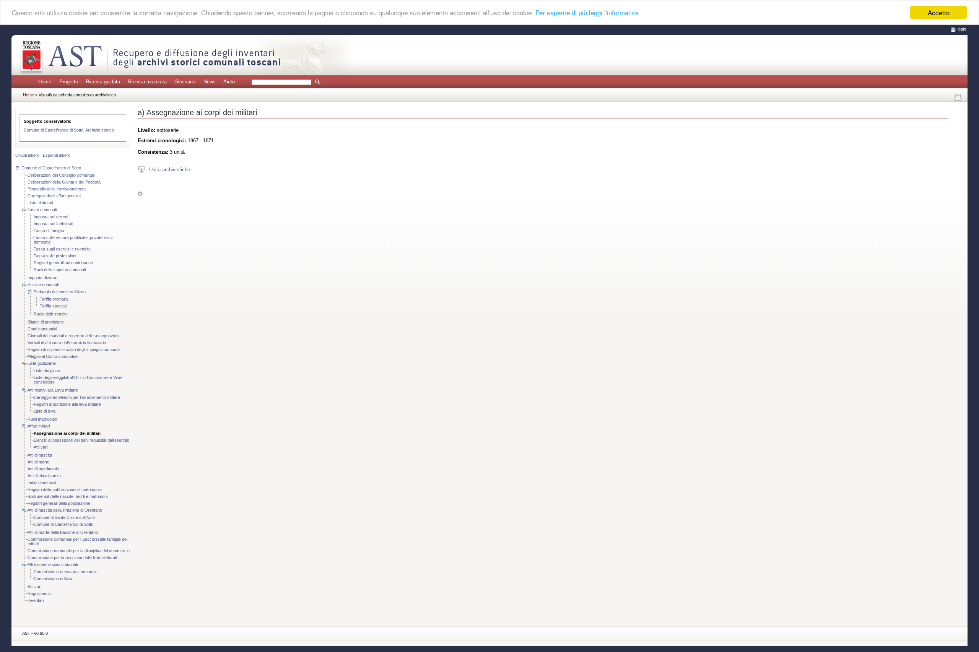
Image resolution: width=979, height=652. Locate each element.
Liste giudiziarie (42, 363)
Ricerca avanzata (147, 82)
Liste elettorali (40, 202)
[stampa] (958, 97)
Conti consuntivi (42, 329)
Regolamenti (39, 593)
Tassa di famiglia (49, 230)
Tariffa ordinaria (54, 299)
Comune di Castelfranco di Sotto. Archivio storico (69, 130)
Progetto (68, 82)
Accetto (939, 12)
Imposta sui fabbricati (53, 223)
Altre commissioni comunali (53, 564)
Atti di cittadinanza (44, 475)
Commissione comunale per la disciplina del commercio (79, 550)
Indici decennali (42, 482)
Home (44, 82)
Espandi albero (56, 155)
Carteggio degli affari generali (54, 195)
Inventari (36, 600)
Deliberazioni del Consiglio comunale (61, 175)
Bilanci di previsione (46, 322)
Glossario (184, 82)
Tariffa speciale (54, 306)
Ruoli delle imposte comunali (60, 269)
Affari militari (39, 426)
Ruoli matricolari (42, 419)
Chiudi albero (27, 155)
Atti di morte (38, 462)
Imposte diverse (42, 277)
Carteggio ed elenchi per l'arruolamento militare (77, 397)
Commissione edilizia (53, 578)
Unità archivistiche (169, 169)
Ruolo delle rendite (51, 314)
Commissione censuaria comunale (66, 571)
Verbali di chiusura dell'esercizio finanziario (67, 342)
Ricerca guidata (103, 82)
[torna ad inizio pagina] (140, 193)
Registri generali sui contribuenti (63, 262)
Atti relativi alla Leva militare (53, 390)
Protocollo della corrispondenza (57, 189)
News (209, 82)
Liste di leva (44, 411)
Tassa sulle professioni (55, 256)
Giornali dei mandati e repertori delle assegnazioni (73, 335)
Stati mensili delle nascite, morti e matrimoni (67, 496)
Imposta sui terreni (51, 217)
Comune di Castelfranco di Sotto (51, 168)
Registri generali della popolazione (59, 503)
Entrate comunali (43, 284)
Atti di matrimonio (43, 469)
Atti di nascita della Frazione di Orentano (65, 510)
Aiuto (229, 82)
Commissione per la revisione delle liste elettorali (72, 557)
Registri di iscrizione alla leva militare (67, 404)
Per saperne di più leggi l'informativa (587, 13)
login (962, 29)
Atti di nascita (40, 455)
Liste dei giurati (47, 370)
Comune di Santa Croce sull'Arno (64, 517)
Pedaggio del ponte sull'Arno (60, 291)
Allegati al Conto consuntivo (53, 356)
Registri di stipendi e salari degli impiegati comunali (74, 349)
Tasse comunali (42, 209)
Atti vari (40, 447)
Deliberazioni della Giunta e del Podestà (64, 182)
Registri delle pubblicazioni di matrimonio (65, 489)
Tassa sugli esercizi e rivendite (62, 249)
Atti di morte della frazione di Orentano (63, 532)
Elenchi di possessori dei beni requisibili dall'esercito (81, 440)
